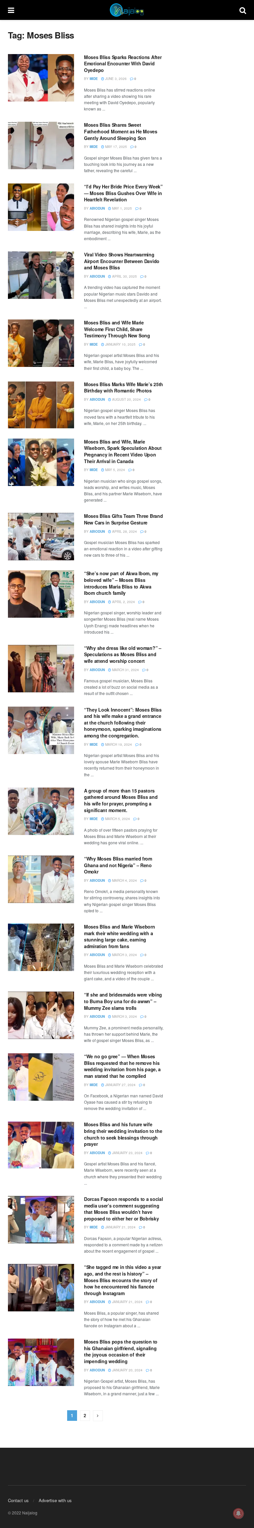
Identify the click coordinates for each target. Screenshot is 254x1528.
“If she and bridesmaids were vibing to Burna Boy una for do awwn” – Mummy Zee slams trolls (123, 1001)
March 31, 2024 (125, 669)
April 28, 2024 (124, 531)
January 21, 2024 (120, 1227)
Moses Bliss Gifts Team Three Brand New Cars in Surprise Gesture (123, 519)
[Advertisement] (209, 63)
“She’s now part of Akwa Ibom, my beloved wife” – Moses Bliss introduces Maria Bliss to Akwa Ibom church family (121, 583)
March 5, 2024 (117, 818)
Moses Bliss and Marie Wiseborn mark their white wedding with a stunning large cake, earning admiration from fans (119, 936)
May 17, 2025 (115, 146)
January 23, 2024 (127, 1152)
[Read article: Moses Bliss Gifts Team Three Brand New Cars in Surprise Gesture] (41, 536)
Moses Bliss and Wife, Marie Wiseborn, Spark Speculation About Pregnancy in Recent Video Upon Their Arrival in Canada (123, 451)
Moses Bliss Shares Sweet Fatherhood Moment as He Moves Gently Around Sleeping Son (120, 131)
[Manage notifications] (238, 1513)
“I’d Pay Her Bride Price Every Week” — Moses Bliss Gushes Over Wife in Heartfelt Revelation (123, 193)
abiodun (97, 208)
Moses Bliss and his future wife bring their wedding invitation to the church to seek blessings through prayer (123, 1134)
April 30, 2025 (124, 276)
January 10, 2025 (120, 344)
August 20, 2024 (126, 399)
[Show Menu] (11, 10)
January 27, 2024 (120, 1084)
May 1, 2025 (121, 208)
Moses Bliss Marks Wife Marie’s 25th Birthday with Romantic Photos (123, 387)
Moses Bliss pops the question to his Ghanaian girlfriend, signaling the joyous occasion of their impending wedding (120, 1351)
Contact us (18, 1500)
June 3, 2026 (115, 78)
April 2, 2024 (123, 601)
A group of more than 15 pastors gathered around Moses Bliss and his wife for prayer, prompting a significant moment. (120, 800)
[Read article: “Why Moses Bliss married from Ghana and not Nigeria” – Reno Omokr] (41, 879)
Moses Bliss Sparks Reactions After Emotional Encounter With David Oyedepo (122, 63)
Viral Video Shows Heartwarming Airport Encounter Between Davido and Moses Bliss (121, 261)
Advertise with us (55, 1500)
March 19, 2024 (118, 744)
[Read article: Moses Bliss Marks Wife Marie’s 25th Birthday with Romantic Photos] (41, 405)
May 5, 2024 (114, 469)
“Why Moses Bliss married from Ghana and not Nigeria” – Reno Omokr (118, 865)
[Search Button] (242, 10)
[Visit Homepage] (127, 10)
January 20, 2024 (127, 1370)
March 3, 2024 (124, 954)
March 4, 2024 (124, 880)
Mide (94, 78)
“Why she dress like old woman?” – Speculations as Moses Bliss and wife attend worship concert (122, 654)
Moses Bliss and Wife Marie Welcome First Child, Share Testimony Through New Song (117, 329)
